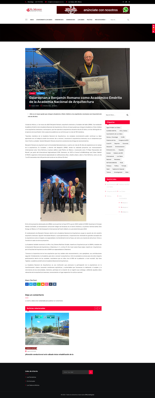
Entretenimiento (119, 146)
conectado (42, 301)
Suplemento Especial (118, 169)
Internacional (110, 156)
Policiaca (108, 166)
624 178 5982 (39, 2)
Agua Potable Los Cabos (113, 127)
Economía (125, 143)
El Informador (31, 381)
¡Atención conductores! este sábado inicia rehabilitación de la (49, 354)
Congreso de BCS (123, 140)
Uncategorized (118, 172)
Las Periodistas (31, 377)
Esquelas (121, 150)
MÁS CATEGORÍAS (100, 19)
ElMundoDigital (89, 394)
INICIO (32, 19)
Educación (109, 146)
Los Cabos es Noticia (33, 385)
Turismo (108, 172)
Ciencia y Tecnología (112, 137)
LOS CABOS (81, 19)
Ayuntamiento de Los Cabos (114, 134)
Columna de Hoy (111, 140)
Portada (124, 166)
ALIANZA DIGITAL (111, 131)
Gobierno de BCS (118, 153)
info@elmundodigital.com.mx (56, 2)
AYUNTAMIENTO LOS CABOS (44, 19)
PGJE (121, 162)
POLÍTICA (89, 19)
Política (116, 166)
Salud (107, 169)
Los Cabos (120, 156)
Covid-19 (108, 143)
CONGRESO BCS (70, 19)
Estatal (108, 153)
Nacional (108, 159)
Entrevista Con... (111, 150)
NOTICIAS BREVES (111, 162)
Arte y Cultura (123, 131)
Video (126, 172)
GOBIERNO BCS (59, 19)
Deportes (117, 143)
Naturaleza (117, 159)
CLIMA (122, 137)
